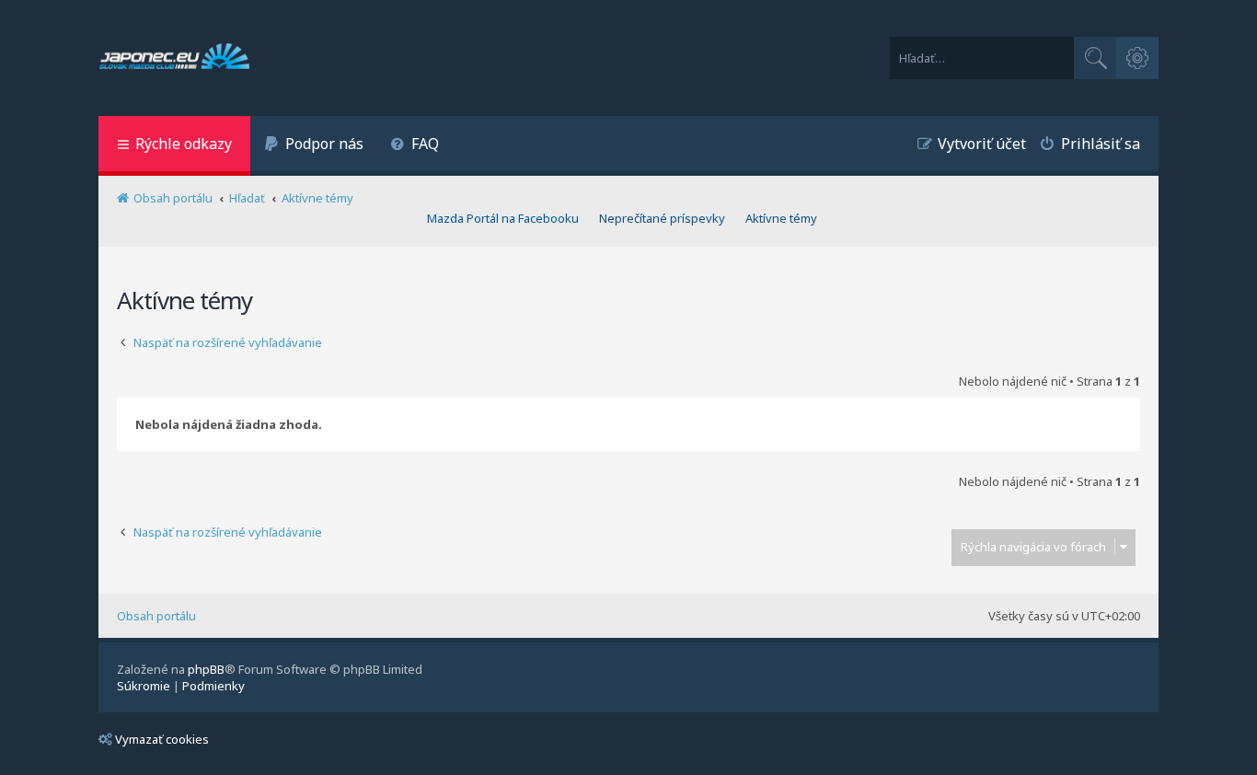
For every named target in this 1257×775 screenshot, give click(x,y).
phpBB (206, 669)
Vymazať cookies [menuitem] (162, 739)
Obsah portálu (156, 615)
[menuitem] (313, 146)
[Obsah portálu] (174, 58)
